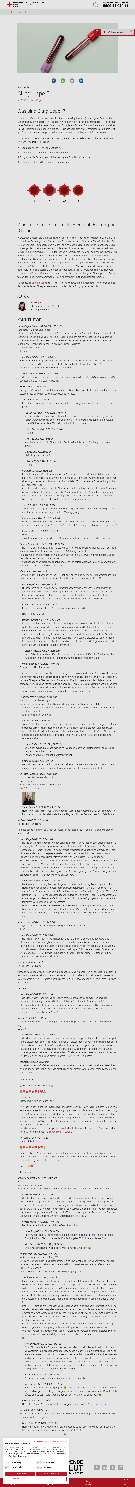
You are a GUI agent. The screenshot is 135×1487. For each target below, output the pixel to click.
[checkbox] (7, 1462)
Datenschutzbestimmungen (44, 1442)
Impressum (62, 1442)
